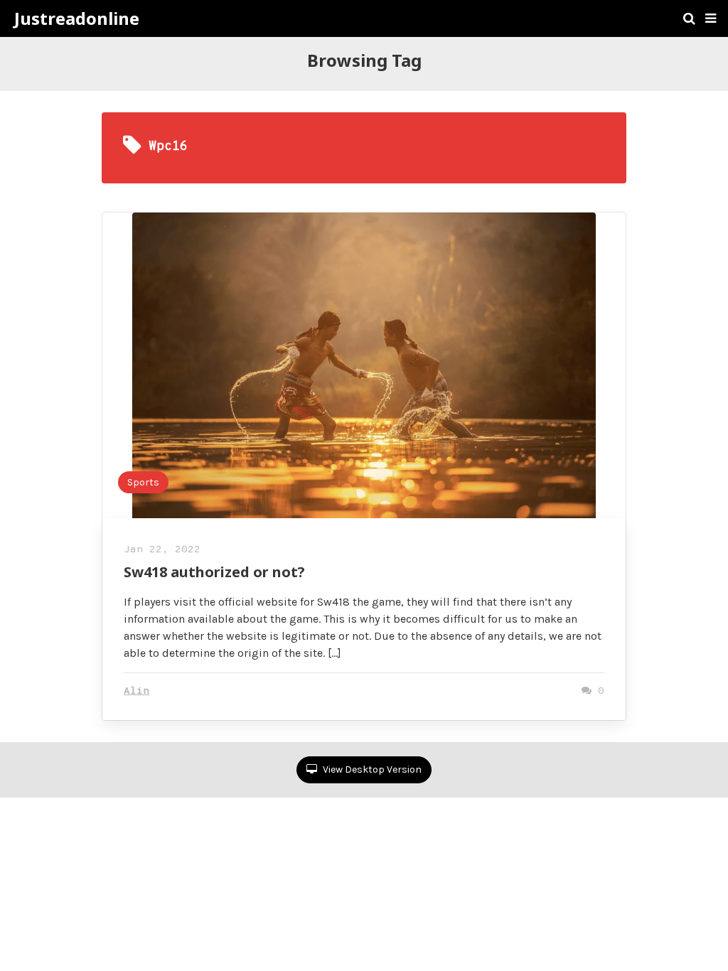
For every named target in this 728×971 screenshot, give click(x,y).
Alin (136, 691)
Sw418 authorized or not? (214, 571)
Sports (143, 482)
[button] (710, 18)
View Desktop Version (371, 769)
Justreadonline (76, 18)
